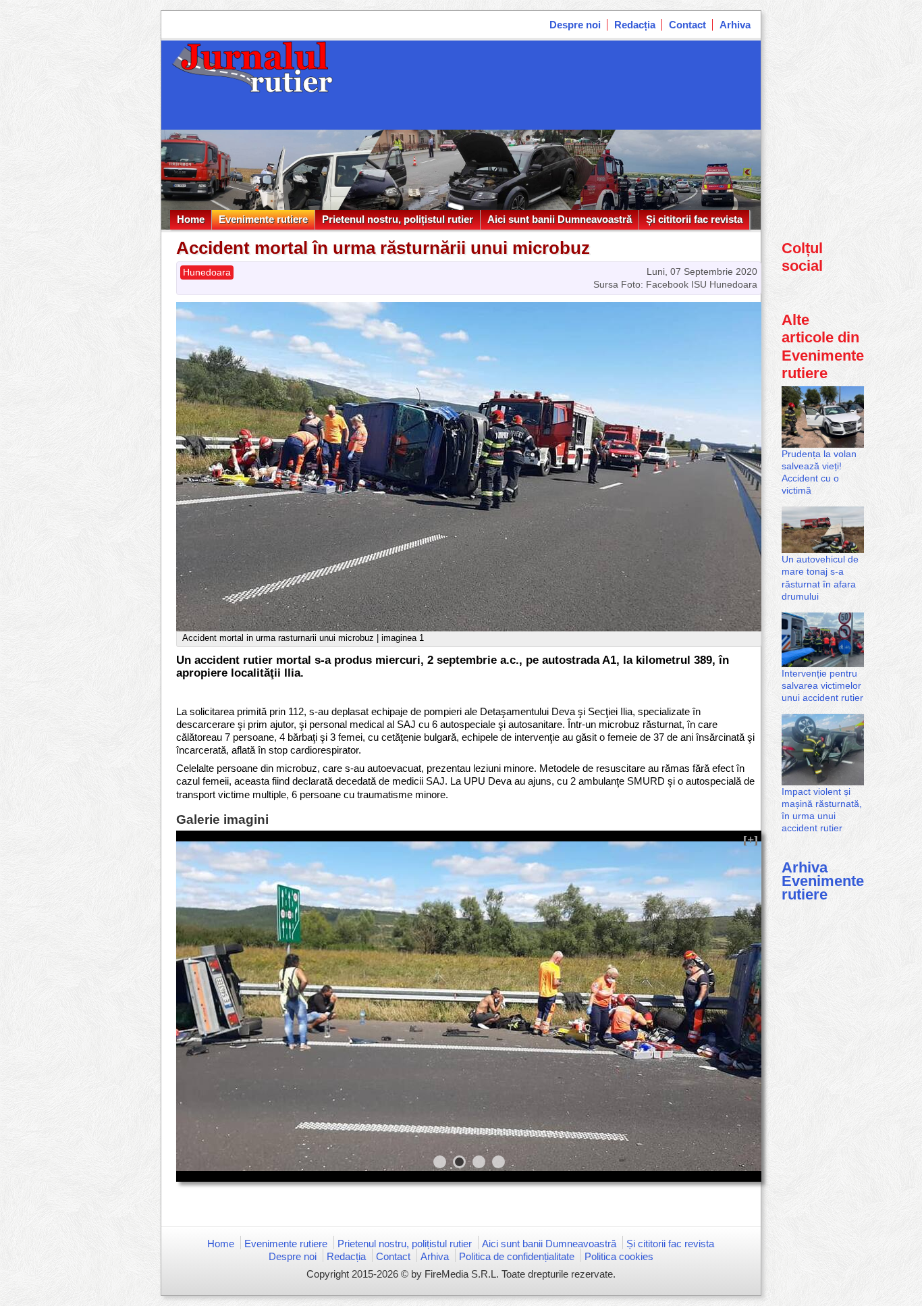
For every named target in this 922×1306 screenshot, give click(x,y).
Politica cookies (619, 1256)
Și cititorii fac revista (694, 219)
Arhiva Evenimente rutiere (823, 881)
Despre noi (575, 24)
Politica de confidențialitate (516, 1256)
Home (191, 219)
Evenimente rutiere (263, 219)
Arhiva (735, 24)
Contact (687, 24)
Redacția (634, 24)
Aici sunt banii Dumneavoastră (559, 219)
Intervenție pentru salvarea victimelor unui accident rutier (822, 685)
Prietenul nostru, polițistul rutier (397, 219)
